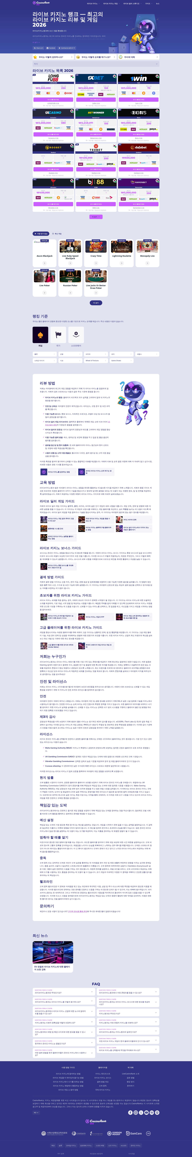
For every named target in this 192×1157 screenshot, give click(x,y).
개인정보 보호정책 (96, 1154)
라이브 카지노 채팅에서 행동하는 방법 (68, 1085)
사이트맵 (131, 1154)
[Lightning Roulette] (122, 253)
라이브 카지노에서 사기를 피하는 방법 (68, 1081)
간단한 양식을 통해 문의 (77, 911)
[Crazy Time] (96, 253)
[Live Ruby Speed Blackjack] (70, 253)
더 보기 (94, 217)
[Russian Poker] (70, 283)
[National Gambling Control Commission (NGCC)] (54, 1133)
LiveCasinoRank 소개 (130, 1073)
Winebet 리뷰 (53, 208)
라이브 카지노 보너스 (102, 1077)
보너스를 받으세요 (53, 99)
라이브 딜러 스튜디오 (131, 3)
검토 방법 (130, 1077)
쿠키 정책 (60, 1154)
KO (35, 1112)
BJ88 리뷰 (96, 208)
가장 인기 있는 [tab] (42, 234)
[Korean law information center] (79, 1133)
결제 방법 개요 (103, 1081)
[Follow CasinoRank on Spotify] (152, 1112)
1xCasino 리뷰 (53, 138)
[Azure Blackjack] (44, 253)
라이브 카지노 (92, 3)
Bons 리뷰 (138, 138)
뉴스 (157, 3)
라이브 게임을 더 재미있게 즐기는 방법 (68, 1077)
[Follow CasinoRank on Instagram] (136, 1112)
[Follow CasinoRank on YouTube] (146, 1112)
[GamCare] (134, 1133)
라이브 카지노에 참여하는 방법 (68, 1073)
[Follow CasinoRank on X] (141, 1112)
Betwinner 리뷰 (96, 138)
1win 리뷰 (138, 103)
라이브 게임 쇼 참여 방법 (68, 1090)
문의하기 (130, 1085)
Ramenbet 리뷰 (138, 208)
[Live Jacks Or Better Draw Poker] (96, 283)
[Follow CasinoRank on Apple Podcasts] (157, 1112)
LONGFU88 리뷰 (53, 103)
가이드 (147, 3)
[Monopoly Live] (147, 253)
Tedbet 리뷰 (96, 173)
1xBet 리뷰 (96, 103)
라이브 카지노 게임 (110, 3)
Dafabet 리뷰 (138, 173)
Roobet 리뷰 (53, 173)
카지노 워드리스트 (102, 1073)
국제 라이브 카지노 (102, 1090)
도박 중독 (103, 1085)
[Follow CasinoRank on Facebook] (130, 1112)
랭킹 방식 (130, 1081)
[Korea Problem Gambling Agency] (96, 1133)
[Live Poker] (44, 283)
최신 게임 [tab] (58, 234)
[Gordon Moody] (114, 1133)
